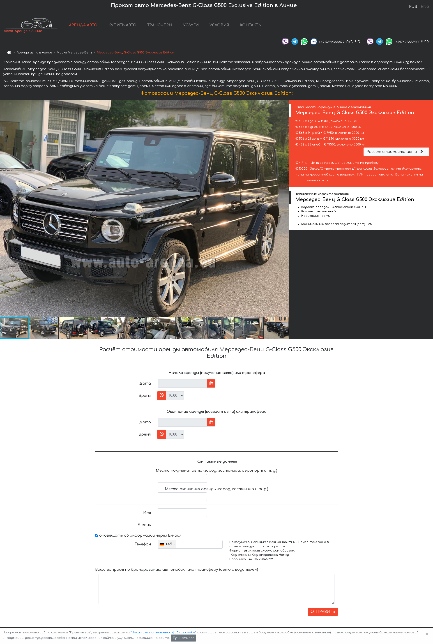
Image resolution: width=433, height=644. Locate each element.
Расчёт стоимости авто (392, 152)
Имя (147, 513)
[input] (182, 383)
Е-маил (144, 525)
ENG (425, 7)
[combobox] (167, 544)
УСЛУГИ (191, 25)
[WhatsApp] (304, 41)
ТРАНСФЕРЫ (159, 25)
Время (145, 396)
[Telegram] (294, 41)
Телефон (143, 544)
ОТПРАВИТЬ (323, 612)
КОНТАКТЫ (251, 25)
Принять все (183, 638)
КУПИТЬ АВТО (122, 25)
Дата (145, 383)
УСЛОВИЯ (219, 25)
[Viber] (285, 41)
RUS (413, 7)
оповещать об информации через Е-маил (139, 535)
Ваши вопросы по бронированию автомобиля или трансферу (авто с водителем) (176, 570)
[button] (44, 328)
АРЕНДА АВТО (83, 25)
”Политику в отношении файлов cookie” (163, 632)
